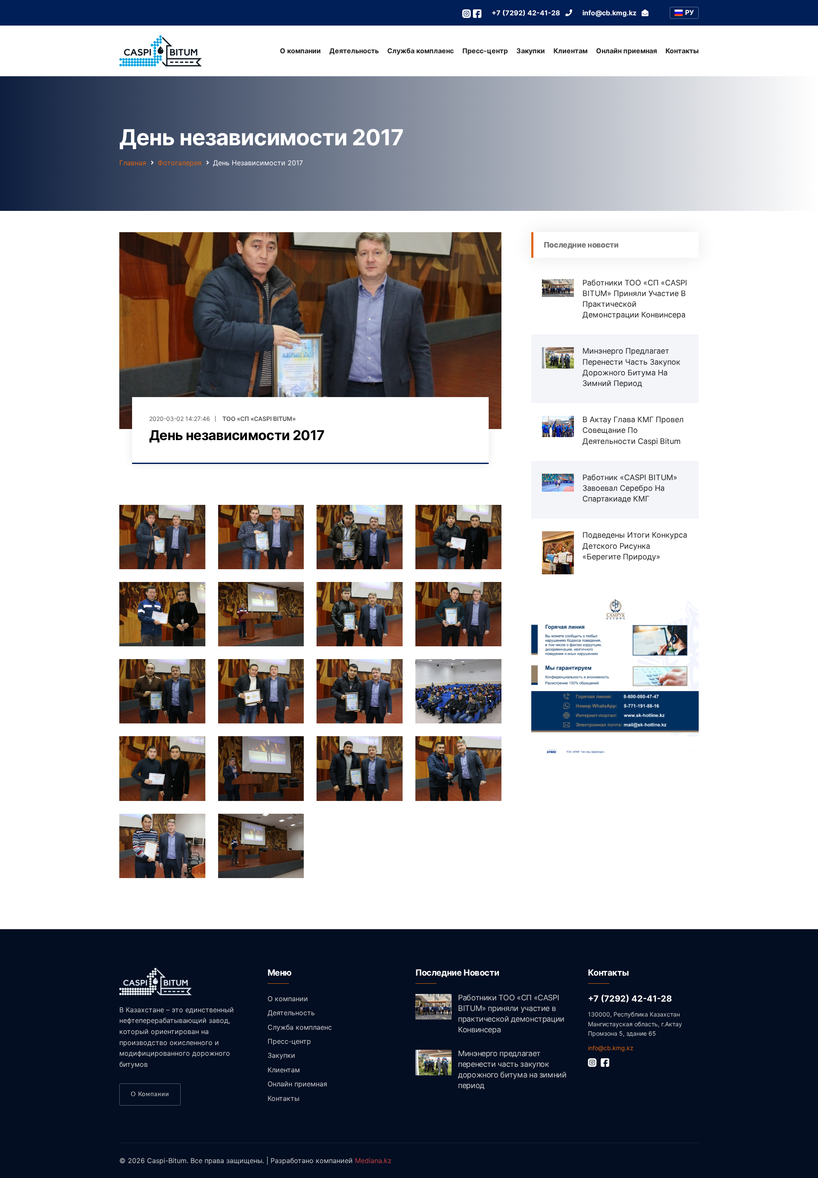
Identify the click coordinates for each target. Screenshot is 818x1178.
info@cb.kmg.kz (611, 1047)
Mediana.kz (373, 1160)
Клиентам (570, 50)
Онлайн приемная (626, 50)
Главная (132, 162)
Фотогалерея (180, 162)
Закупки (530, 50)
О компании (300, 50)
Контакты (682, 50)
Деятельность (354, 50)
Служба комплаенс (420, 50)
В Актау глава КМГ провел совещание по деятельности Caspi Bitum (633, 430)
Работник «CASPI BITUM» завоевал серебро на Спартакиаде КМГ (629, 488)
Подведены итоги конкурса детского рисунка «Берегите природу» (634, 545)
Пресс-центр (485, 50)
